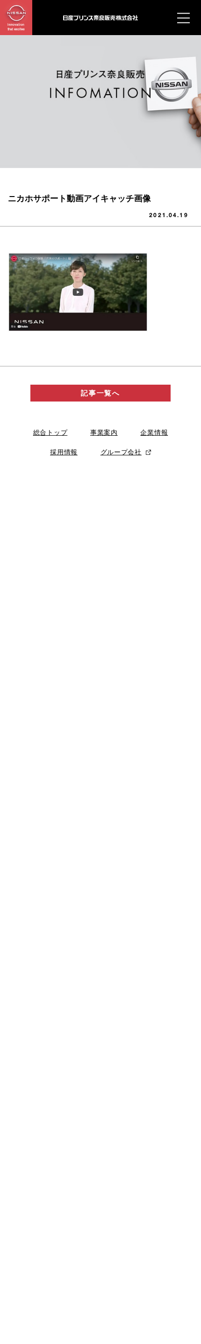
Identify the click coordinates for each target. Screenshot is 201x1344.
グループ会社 (121, 452)
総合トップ (50, 432)
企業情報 (154, 432)
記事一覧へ (100, 393)
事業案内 (104, 432)
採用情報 (64, 452)
